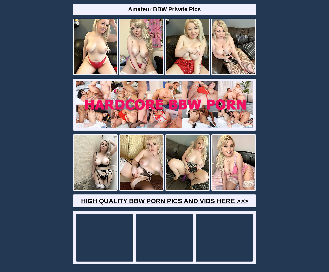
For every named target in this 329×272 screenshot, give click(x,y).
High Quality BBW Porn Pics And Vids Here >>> (164, 201)
